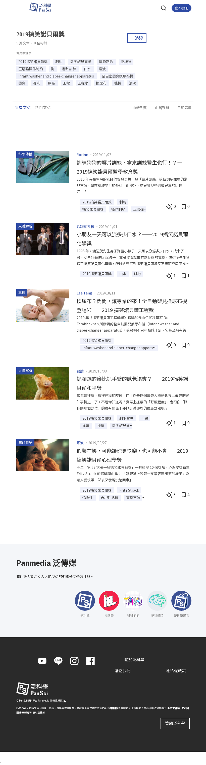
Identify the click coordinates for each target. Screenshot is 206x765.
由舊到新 (162, 107)
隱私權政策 (176, 670)
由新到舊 (140, 107)
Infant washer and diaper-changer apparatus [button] (56, 76)
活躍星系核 (85, 226)
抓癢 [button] (86, 425)
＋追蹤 (137, 38)
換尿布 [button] (101, 83)
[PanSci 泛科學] (42, 7)
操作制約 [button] (106, 61)
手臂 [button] (144, 418)
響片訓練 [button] (69, 68)
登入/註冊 (181, 8)
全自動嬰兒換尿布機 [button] (117, 76)
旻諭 (80, 370)
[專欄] (42, 305)
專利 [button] (37, 83)
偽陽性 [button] (88, 497)
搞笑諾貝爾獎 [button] (81, 61)
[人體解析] (42, 238)
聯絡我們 (123, 670)
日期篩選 (184, 107)
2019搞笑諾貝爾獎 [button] (33, 61)
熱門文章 (43, 107)
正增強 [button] (126, 61)
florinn (82, 154)
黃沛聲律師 (173, 708)
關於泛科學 (134, 659)
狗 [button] (53, 68)
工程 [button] (67, 83)
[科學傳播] (42, 166)
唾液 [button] (102, 68)
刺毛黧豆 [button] (126, 418)
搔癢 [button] (101, 425)
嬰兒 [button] (22, 83)
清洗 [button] (132, 83)
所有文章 (23, 107)
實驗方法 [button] (133, 497)
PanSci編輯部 (110, 708)
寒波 (80, 442)
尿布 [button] (52, 83)
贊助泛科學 (175, 723)
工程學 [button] (83, 83)
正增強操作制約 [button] (31, 68)
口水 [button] (88, 68)
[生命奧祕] (42, 454)
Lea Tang (84, 292)
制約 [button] (59, 61)
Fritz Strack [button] (129, 490)
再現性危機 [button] (110, 497)
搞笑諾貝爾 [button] (121, 425)
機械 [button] (118, 83)
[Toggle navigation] (21, 8)
